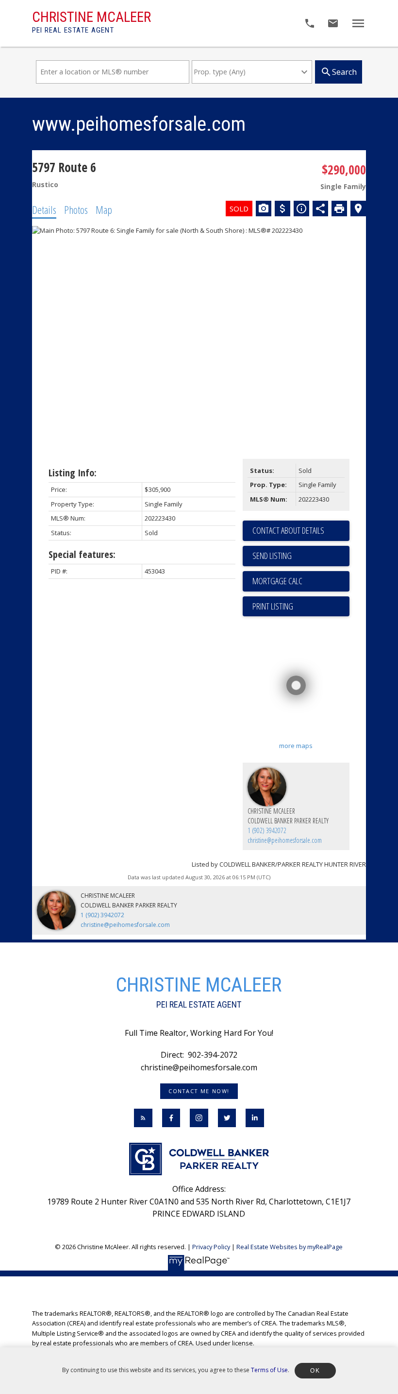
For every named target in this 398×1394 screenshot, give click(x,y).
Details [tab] (44, 209)
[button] (199, 1091)
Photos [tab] (76, 209)
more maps (296, 745)
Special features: (82, 554)
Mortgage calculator (300, 581)
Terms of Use (269, 1370)
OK (315, 1370)
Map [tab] (104, 209)
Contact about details (288, 530)
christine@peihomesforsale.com (285, 840)
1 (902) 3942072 (267, 830)
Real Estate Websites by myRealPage (289, 1246)
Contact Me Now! (199, 1091)
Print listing (272, 606)
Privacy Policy (211, 1246)
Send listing (272, 555)
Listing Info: (73, 472)
